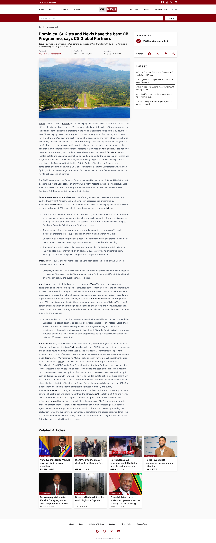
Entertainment (161, 9)
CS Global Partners (112, 152)
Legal (81, 524)
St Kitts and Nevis (108, 149)
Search (171, 18)
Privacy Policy (126, 524)
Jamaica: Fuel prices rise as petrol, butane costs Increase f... (154, 102)
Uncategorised (52, 27)
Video (174, 9)
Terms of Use (142, 524)
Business (134, 9)
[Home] (40, 27)
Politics (77, 9)
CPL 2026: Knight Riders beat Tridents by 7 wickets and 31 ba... (154, 73)
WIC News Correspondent (50, 54)
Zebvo (42, 123)
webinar (66, 123)
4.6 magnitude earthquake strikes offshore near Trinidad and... (154, 80)
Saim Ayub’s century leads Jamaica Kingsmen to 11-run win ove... (155, 95)
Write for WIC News (96, 524)
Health (146, 9)
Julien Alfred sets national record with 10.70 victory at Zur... (155, 88)
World (51, 9)
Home (41, 9)
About (71, 524)
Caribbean (64, 9)
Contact (112, 524)
